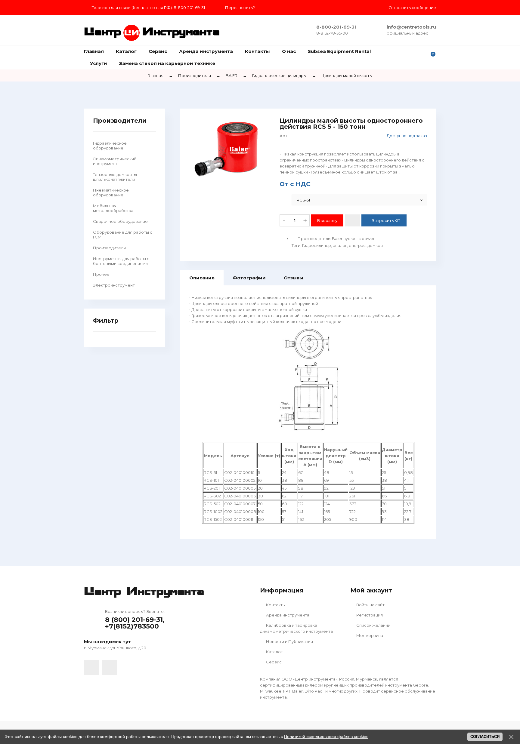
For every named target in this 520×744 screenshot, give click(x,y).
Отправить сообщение (412, 7)
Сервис (273, 661)
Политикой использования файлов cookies (326, 736)
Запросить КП (386, 220)
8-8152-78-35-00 (332, 33)
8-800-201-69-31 (336, 27)
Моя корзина (369, 635)
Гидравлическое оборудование (110, 145)
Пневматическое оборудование (111, 192)
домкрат (376, 245)
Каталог (274, 651)
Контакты (275, 604)
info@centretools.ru (411, 27)
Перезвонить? (240, 7)
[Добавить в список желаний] (352, 220)
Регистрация (369, 615)
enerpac (357, 245)
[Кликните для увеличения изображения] (230, 149)
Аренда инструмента (287, 615)
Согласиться (485, 736)
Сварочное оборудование (120, 221)
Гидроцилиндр (316, 245)
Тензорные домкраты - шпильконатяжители (116, 177)
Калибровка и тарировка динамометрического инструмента (296, 628)
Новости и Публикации (289, 641)
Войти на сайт (370, 604)
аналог (340, 245)
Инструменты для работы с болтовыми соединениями (121, 261)
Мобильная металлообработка (113, 208)
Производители (109, 247)
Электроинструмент (114, 285)
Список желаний (372, 625)
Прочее (101, 274)
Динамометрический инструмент (114, 161)
